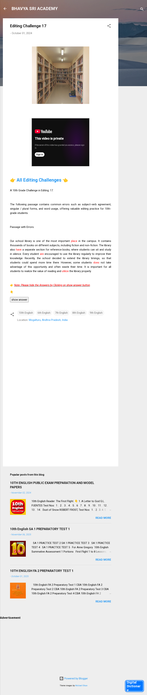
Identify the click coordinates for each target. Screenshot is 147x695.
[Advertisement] (132, 72)
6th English (44, 312)
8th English (78, 312)
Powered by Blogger (76, 678)
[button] (109, 26)
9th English (96, 312)
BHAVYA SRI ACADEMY (34, 8)
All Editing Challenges (39, 180)
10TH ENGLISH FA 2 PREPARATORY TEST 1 (42, 571)
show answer (19, 299)
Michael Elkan (81, 685)
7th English (61, 312)
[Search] (142, 9)
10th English (26, 312)
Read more (103, 518)
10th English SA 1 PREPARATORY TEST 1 (40, 529)
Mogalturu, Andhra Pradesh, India (48, 320)
